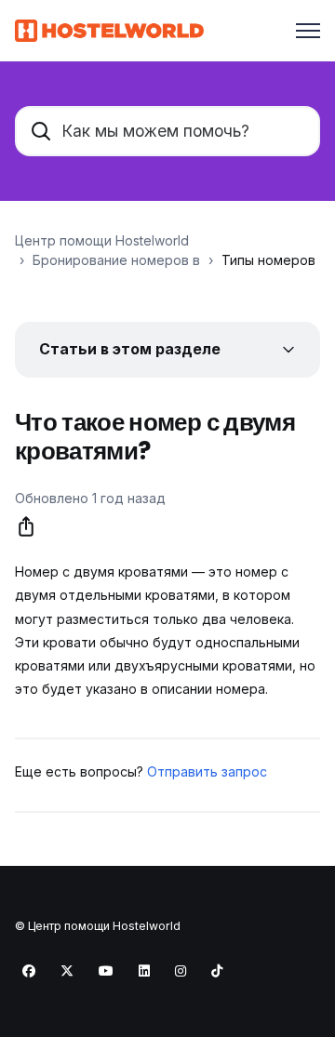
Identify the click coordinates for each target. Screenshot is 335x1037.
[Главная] (109, 31)
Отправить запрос (207, 771)
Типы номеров (268, 260)
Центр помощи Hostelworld (102, 240)
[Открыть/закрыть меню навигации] (308, 31)
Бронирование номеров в (116, 260)
